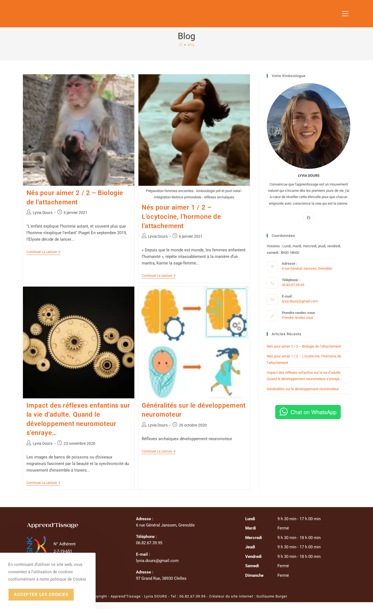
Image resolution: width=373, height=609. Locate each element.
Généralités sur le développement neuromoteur (303, 389)
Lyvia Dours (42, 212)
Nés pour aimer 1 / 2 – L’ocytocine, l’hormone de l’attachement (181, 217)
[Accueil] (180, 45)
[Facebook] (308, 217)
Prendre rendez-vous (297, 318)
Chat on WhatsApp (313, 412)
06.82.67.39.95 (192, 596)
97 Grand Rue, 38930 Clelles (161, 578)
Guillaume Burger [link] (271, 596)
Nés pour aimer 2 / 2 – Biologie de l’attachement (304, 346)
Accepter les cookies (41, 594)
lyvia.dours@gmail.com (300, 301)
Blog (191, 45)
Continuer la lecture (43, 252)
